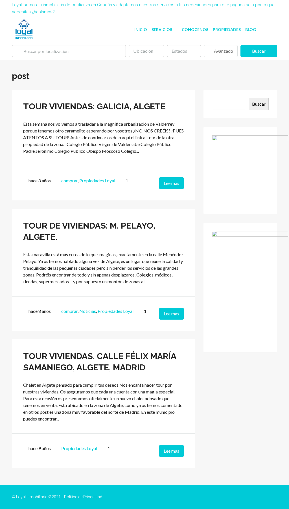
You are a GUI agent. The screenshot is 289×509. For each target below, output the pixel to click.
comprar (69, 180)
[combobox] (146, 51)
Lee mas (171, 183)
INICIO (140, 29)
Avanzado (223, 51)
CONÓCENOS (195, 29)
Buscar (259, 51)
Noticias (87, 311)
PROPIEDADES (227, 29)
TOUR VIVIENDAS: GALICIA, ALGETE (94, 106)
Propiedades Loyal (97, 180)
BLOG (250, 29)
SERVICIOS (162, 29)
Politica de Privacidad (83, 497)
